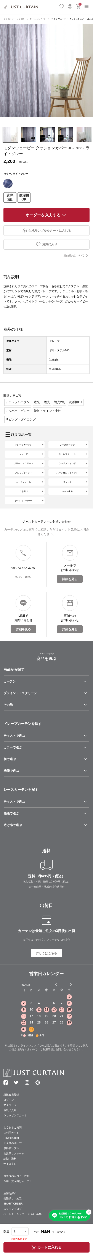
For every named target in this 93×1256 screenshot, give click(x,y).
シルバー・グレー (17, 410)
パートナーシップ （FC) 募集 (22, 1214)
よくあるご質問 (12, 1127)
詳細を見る (69, 579)
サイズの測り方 (12, 1143)
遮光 (37, 402)
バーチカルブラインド (67, 473)
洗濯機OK (24, 197)
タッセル (67, 482)
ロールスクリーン (67, 454)
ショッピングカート (15, 1115)
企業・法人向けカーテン (17, 1181)
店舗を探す (9, 1193)
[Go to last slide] (67, 984)
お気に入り (61, 6)
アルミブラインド (23, 473)
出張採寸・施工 (12, 1198)
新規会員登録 (11, 1094)
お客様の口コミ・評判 (16, 1175)
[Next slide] (70, 984)
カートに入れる (49, 1247)
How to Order (11, 1137)
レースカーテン (67, 445)
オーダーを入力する (43, 215)
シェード (23, 454)
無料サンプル (11, 1148)
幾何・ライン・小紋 (47, 410)
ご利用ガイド (11, 1132)
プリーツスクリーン (23, 463)
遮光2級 (9, 197)
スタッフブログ (12, 1208)
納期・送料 (9, 1158)
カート (80, 4)
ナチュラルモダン (17, 402)
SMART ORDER (13, 1203)
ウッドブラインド (67, 463)
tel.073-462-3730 (23, 567)
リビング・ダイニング (20, 419)
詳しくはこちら (46, 953)
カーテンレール (23, 482)
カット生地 (67, 491)
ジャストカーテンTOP (14, 19)
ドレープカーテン (23, 445)
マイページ (9, 1105)
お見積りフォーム (13, 1153)
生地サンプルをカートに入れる (50, 230)
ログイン (70, 6)
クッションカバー (38, 19)
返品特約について (74, 255)
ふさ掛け (23, 491)
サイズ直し (9, 1163)
